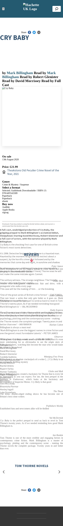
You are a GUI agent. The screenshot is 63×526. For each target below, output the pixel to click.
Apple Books (8, 209)
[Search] (56, 9)
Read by (40, 73)
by (4, 73)
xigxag (5, 212)
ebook (5, 201)
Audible (6, 207)
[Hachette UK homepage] (31, 9)
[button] (3, 472)
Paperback (7, 196)
